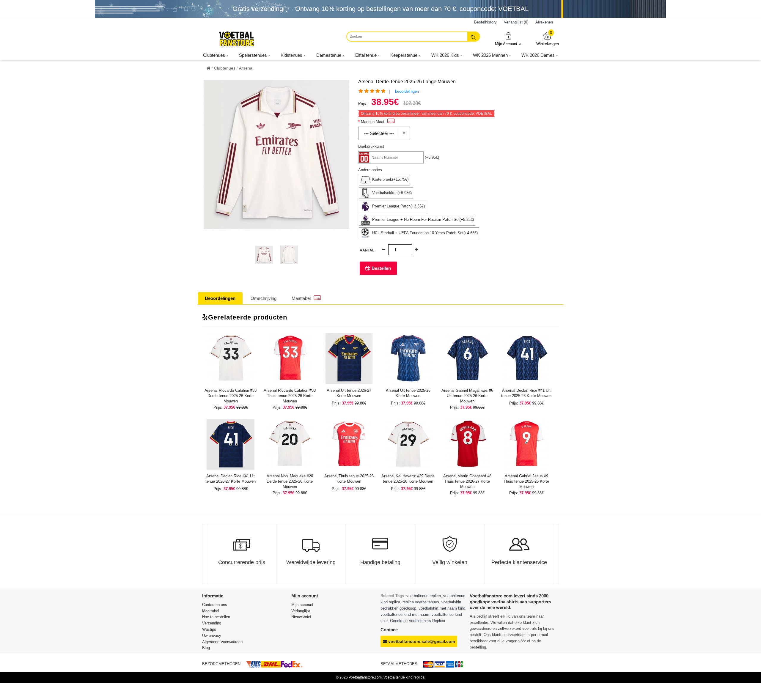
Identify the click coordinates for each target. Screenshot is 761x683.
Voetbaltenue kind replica (403, 677)
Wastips (209, 629)
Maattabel (301, 298)
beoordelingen (407, 91)
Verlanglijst (300, 611)
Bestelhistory (485, 22)
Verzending (211, 623)
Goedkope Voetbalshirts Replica (417, 621)
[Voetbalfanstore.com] (236, 39)
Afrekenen (544, 22)
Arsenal (246, 68)
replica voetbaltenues (420, 602)
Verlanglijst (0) (516, 22)
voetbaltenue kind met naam (404, 614)
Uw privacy (211, 635)
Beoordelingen (220, 298)
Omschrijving (263, 298)
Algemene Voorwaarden (222, 642)
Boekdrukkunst (371, 146)
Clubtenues (224, 68)
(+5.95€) (432, 157)
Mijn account (302, 604)
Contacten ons (214, 604)
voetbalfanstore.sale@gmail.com (421, 641)
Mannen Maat (372, 121)
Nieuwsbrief (301, 617)
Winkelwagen (547, 39)
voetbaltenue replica (423, 596)
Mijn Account (506, 44)
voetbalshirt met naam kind (442, 608)
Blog (206, 648)
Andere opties (370, 170)
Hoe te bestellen (216, 617)
